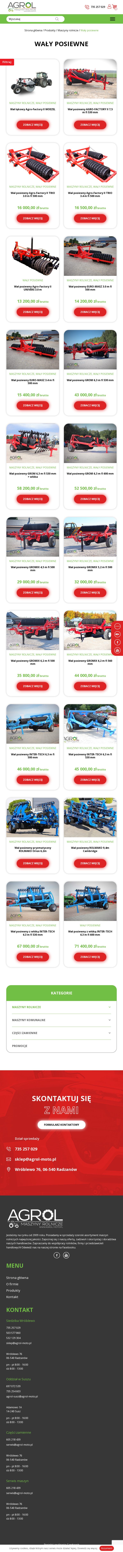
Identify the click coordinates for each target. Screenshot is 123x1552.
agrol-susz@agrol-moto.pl (22, 1396)
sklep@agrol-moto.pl (35, 1159)
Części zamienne (24, 1033)
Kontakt (12, 1297)
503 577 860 (13, 1333)
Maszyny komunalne (28, 1020)
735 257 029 (26, 1149)
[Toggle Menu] (112, 18)
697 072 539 (13, 1386)
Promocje (19, 1046)
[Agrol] (21, 7)
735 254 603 (13, 1391)
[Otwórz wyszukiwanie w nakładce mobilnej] (35, 19)
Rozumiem (106, 1548)
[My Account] (109, 7)
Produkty (13, 1290)
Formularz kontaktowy (61, 1125)
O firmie (12, 1284)
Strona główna (17, 1278)
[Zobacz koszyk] (114, 7)
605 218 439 (13, 1439)
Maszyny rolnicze (26, 1007)
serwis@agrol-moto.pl (19, 1444)
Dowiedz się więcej (87, 1548)
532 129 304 (13, 1338)
